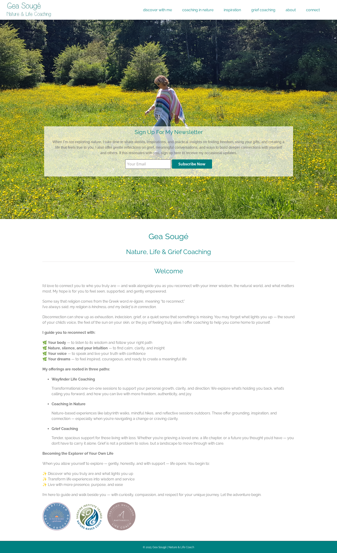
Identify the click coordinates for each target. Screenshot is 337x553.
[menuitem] (157, 9)
